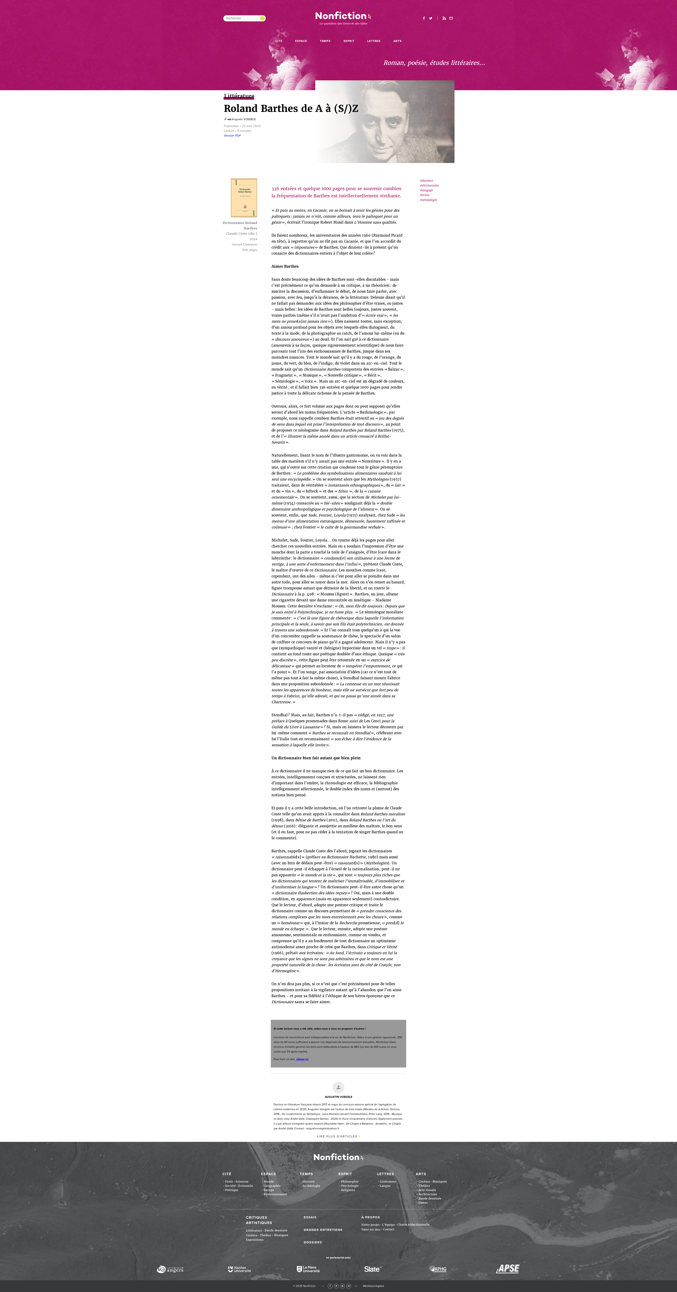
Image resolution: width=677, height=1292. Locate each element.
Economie (245, 1186)
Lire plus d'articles (337, 1136)
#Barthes (426, 181)
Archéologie (311, 1186)
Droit (229, 1181)
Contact (388, 1229)
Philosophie (350, 1181)
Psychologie (350, 1186)
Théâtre (424, 1186)
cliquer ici (302, 1059)
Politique (231, 1190)
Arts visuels (427, 1190)
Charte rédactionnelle (413, 1224)
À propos (370, 1217)
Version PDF (232, 135)
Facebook (330, 1286)
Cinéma (424, 1181)
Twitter (336, 1286)
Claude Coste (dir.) (241, 234)
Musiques (439, 1181)
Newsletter (451, 18)
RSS (342, 1286)
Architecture (428, 1194)
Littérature (388, 1181)
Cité (278, 41)
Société (230, 1186)
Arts (398, 41)
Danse (423, 1203)
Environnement (275, 1194)
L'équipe (388, 1225)
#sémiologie (428, 200)
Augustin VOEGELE (244, 119)
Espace (301, 41)
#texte (424, 195)
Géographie (272, 1186)
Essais (310, 1217)
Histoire (309, 1181)
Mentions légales (373, 1286)
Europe (269, 1190)
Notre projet (370, 1225)
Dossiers (313, 1242)
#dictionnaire (429, 185)
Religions (348, 1190)
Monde (269, 1181)
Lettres (373, 41)
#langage (426, 190)
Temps (325, 41)
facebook (423, 18)
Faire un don (370, 1229)
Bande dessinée (430, 1198)
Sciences (242, 1181)
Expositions (255, 1240)
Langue (385, 1186)
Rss (444, 18)
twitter (430, 18)
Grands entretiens (323, 1230)
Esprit (349, 41)
